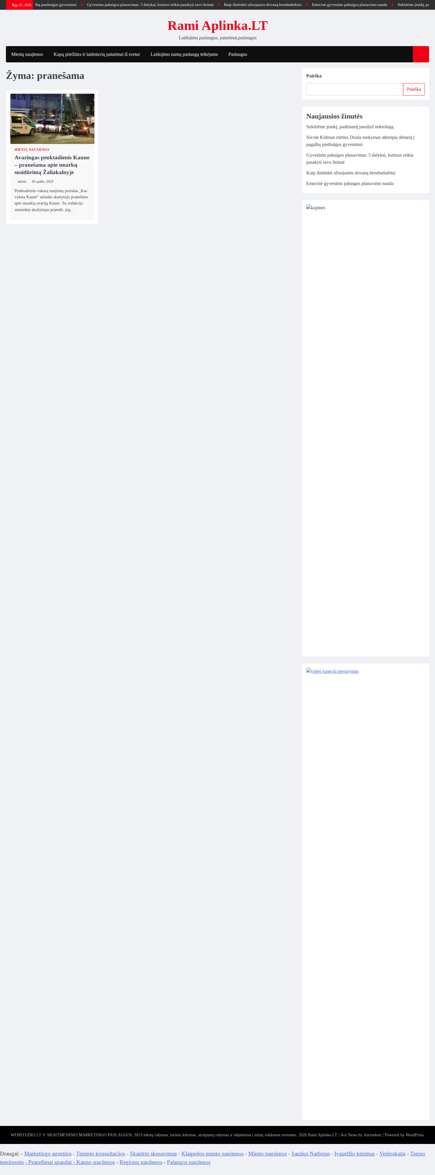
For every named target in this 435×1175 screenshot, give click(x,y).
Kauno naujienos (95, 1162)
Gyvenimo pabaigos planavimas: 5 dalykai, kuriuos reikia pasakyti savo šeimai (135, 5)
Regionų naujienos (141, 1162)
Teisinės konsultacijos (100, 1153)
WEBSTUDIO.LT (26, 1135)
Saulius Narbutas (310, 1153)
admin (22, 181)
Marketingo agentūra (47, 1153)
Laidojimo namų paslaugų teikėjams (184, 54)
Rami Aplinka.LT (217, 25)
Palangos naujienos (188, 1162)
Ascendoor (372, 1135)
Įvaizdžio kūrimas (354, 1153)
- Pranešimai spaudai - (50, 1162)
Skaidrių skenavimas (153, 1153)
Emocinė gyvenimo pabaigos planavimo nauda (335, 5)
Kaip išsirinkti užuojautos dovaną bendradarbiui (248, 5)
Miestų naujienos (27, 54)
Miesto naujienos (267, 1153)
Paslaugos (237, 54)
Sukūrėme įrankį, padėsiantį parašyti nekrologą (350, 126)
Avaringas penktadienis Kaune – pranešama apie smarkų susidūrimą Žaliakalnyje (51, 164)
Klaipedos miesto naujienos (212, 1153)
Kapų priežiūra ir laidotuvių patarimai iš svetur (97, 54)
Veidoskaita (392, 1153)
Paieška (314, 75)
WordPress (414, 1135)
